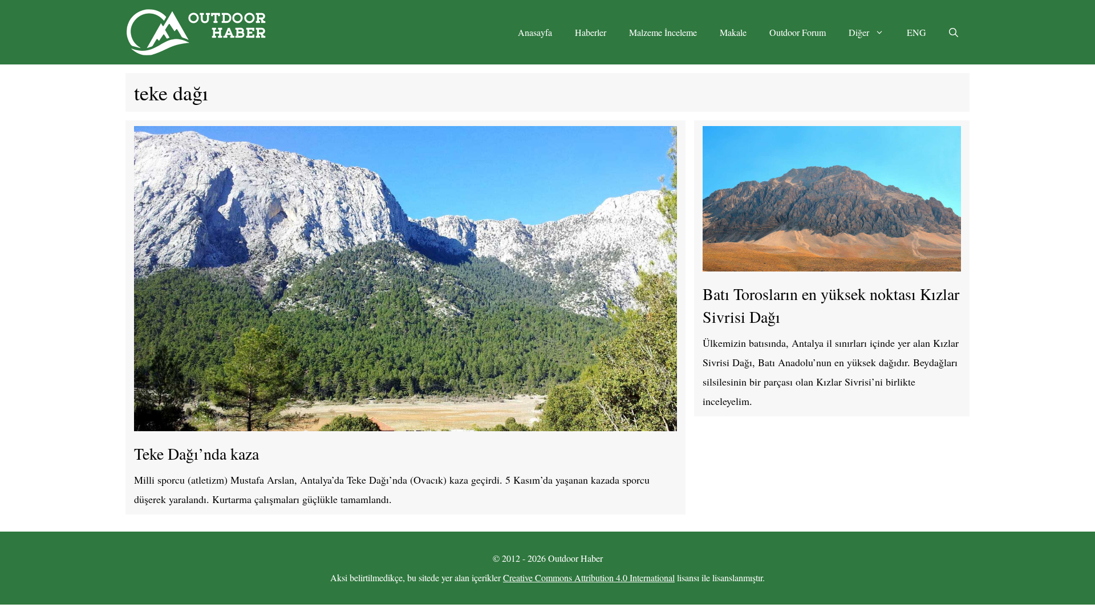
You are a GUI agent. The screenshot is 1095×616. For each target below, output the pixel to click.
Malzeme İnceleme (663, 32)
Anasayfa (535, 32)
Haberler (590, 32)
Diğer (859, 32)
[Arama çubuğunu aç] (954, 32)
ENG (916, 32)
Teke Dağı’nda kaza (196, 453)
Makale (733, 32)
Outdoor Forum (797, 32)
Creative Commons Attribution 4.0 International (589, 577)
